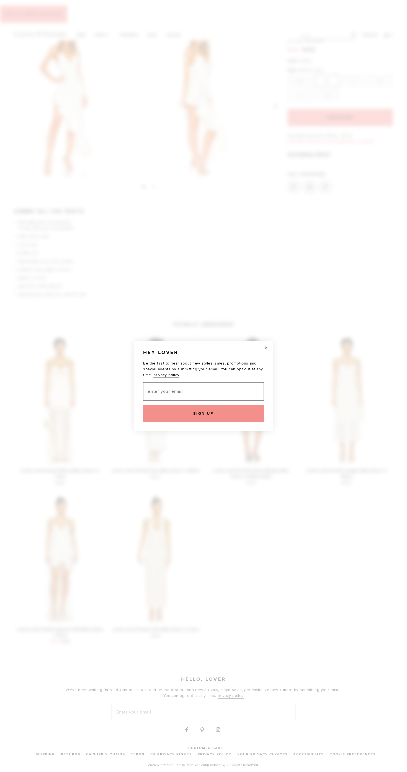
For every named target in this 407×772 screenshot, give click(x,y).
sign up (203, 413)
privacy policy (166, 375)
